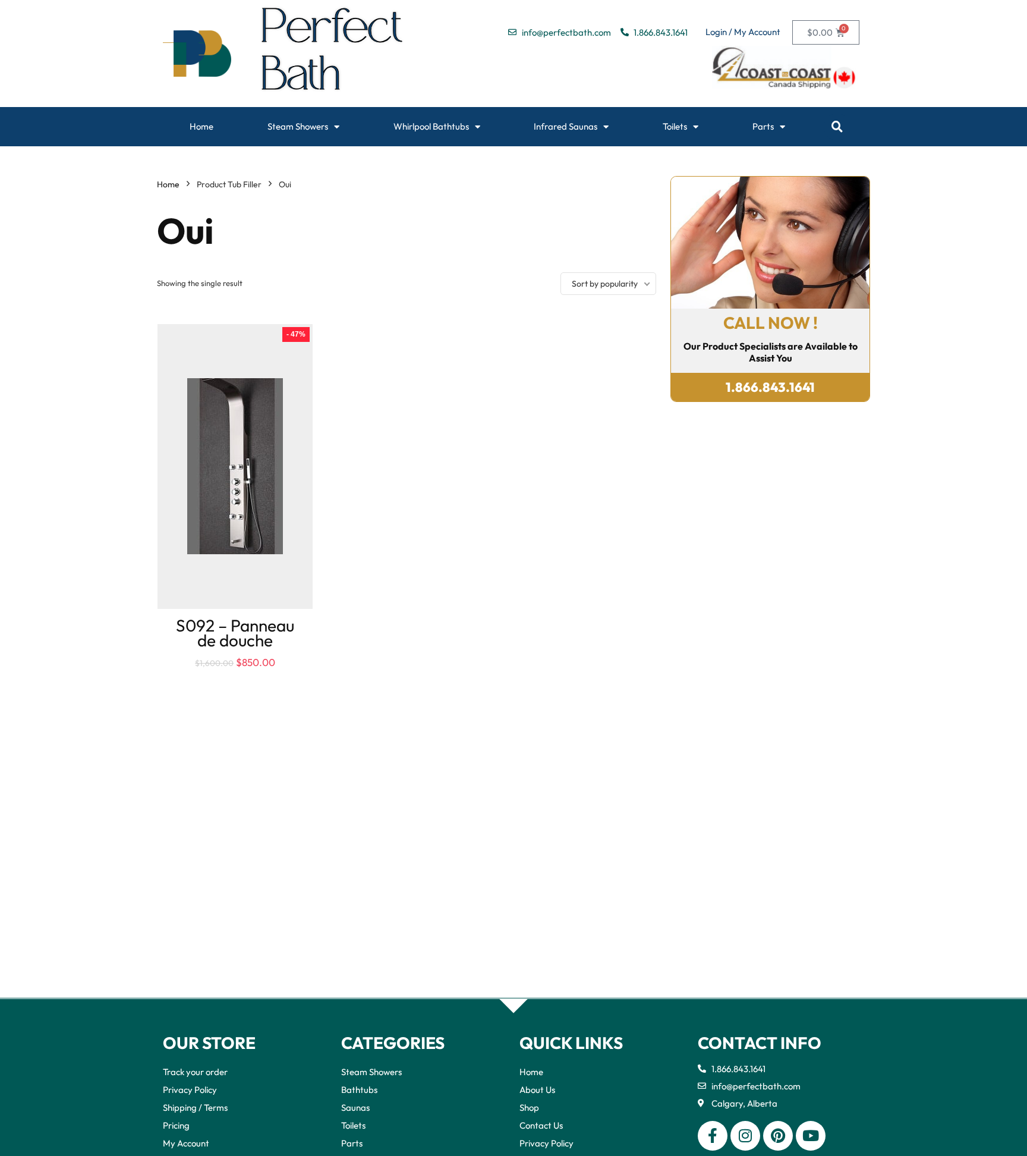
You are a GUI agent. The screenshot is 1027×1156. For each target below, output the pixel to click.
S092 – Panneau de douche (235, 633)
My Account (186, 1143)
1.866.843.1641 (770, 387)
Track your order (195, 1072)
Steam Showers (297, 126)
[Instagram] (745, 1136)
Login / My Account (742, 31)
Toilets (675, 126)
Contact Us (541, 1125)
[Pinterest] (778, 1136)
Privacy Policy (190, 1089)
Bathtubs (359, 1089)
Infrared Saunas (565, 126)
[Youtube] (811, 1136)
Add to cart (235, 674)
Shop (529, 1107)
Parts (763, 126)
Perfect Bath (332, 53)
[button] (837, 127)
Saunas (355, 1107)
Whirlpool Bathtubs (431, 126)
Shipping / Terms (195, 1107)
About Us (537, 1089)
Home (201, 126)
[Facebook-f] (712, 1136)
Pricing (176, 1125)
